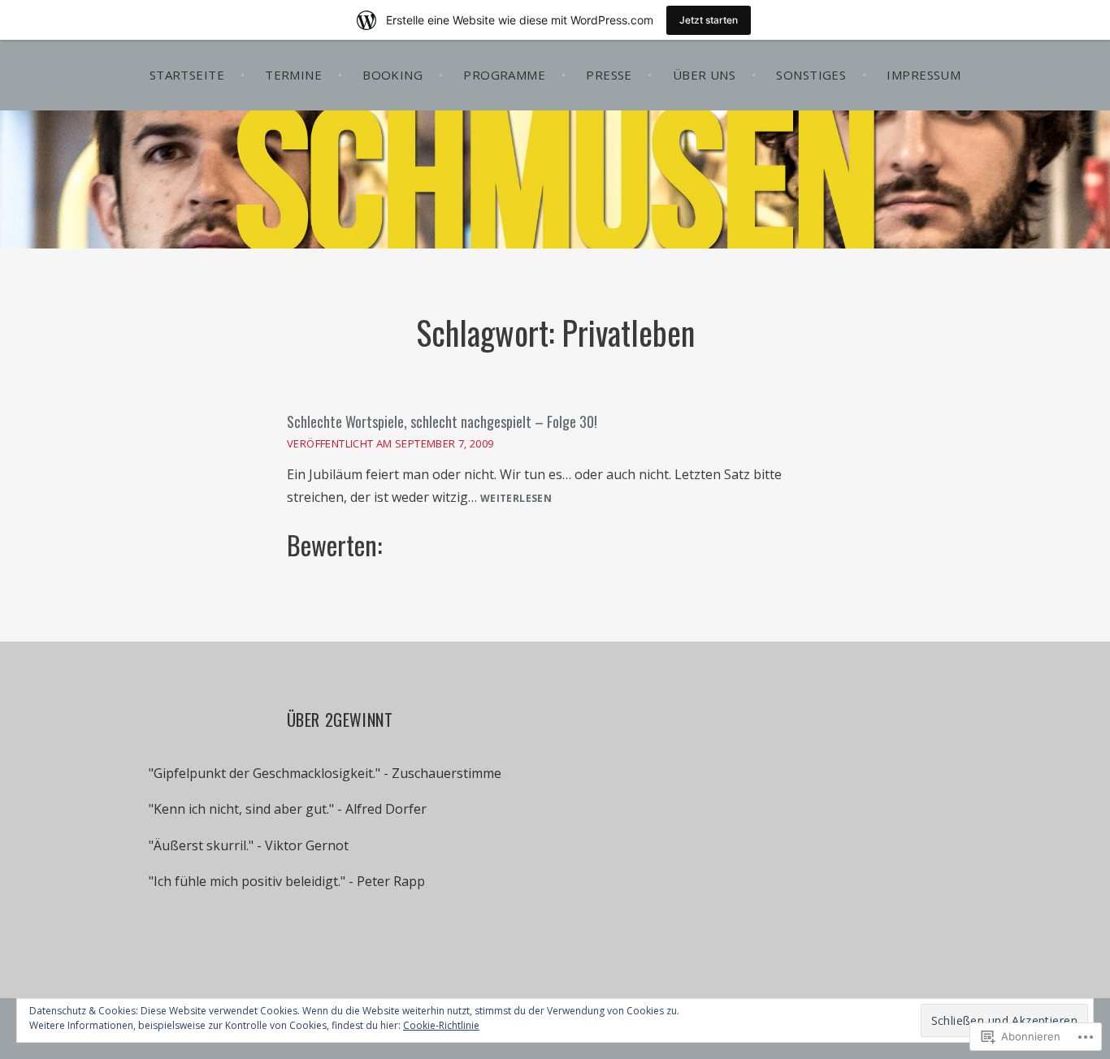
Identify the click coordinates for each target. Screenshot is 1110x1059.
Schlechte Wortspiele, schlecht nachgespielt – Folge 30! (442, 421)
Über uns (704, 75)
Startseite (187, 75)
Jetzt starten (708, 20)
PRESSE (609, 75)
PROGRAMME (504, 75)
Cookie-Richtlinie (441, 1025)
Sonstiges (811, 75)
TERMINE (293, 75)
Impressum (923, 75)
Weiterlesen (516, 499)
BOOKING (392, 75)
